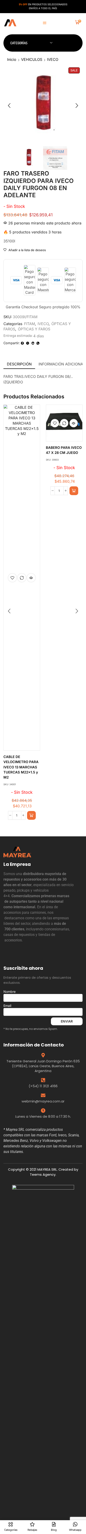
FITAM (29, 323)
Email (7, 1006)
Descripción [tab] (19, 364)
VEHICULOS (31, 59)
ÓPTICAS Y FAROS (34, 329)
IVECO (52, 59)
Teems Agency (42, 1174)
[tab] (19, 364)
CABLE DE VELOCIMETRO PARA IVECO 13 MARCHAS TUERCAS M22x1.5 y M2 (21, 767)
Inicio (11, 59)
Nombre (9, 991)
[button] (44, 22)
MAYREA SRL (47, 1169)
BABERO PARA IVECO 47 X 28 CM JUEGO (64, 450)
